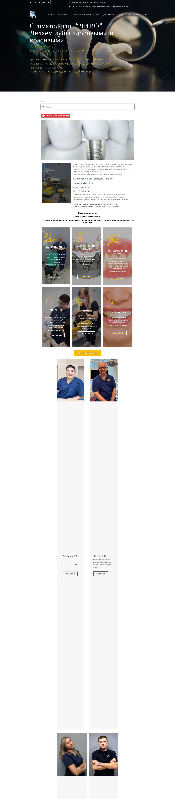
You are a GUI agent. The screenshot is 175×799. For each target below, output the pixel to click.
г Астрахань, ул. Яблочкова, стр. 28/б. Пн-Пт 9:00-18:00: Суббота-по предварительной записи (99, 7)
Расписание (70, 574)
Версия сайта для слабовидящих (57, 115)
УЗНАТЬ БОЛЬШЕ (55, 277)
